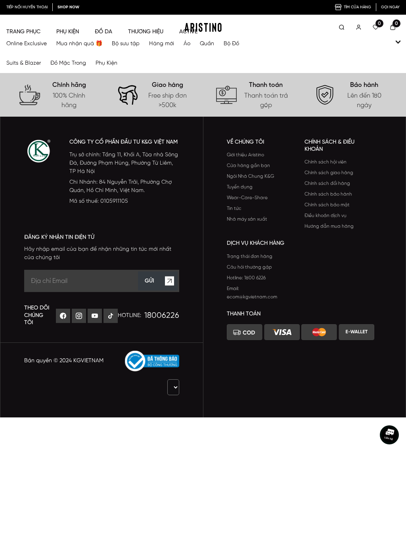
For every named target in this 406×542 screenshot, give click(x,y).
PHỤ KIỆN (67, 32)
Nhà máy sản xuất (247, 219)
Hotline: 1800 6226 (246, 278)
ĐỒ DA (103, 32)
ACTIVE (188, 32)
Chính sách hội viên (325, 162)
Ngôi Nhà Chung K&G (250, 176)
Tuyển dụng (240, 187)
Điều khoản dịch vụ (325, 215)
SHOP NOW (68, 7)
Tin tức (234, 208)
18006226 (161, 315)
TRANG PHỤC (23, 32)
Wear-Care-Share (247, 197)
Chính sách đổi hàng (327, 183)
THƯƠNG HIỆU (145, 32)
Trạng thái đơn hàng (249, 256)
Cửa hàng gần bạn (248, 165)
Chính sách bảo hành (328, 194)
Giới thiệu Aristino (245, 155)
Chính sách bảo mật (327, 205)
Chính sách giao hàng (328, 172)
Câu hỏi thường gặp (249, 267)
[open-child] (398, 42)
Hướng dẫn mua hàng (329, 226)
